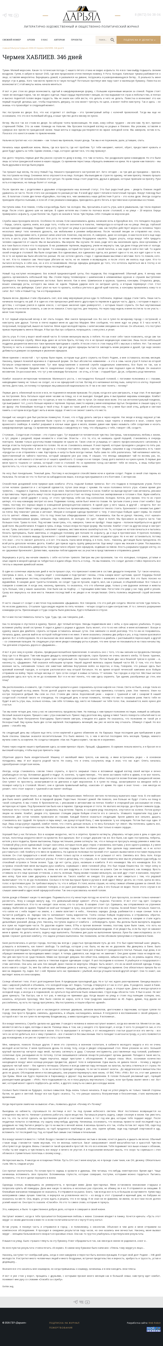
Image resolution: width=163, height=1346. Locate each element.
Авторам (59, 39)
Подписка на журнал (64, 1322)
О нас (44, 39)
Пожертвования (61, 1327)
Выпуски (15, 48)
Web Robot (155, 1322)
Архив (31, 39)
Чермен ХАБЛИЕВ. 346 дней (49, 48)
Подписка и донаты (138, 39)
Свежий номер (11, 39)
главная (6, 48)
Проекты (76, 39)
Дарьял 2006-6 (28, 48)
